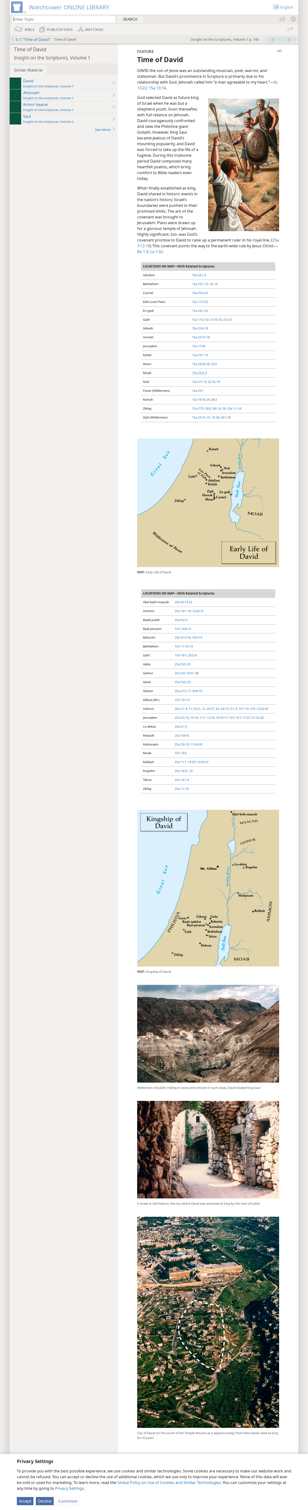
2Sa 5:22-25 (183, 664)
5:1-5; (234, 708)
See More (103, 129)
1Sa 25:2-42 (200, 293)
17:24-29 (196, 744)
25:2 (213, 364)
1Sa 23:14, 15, (201, 417)
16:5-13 (196, 637)
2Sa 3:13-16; (183, 637)
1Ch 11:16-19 (184, 646)
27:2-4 (226, 319)
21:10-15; (215, 319)
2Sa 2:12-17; (183, 691)
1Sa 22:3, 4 (199, 373)
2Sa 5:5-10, (182, 717)
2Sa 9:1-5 (181, 726)
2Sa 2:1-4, (181, 708)
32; (217, 708)
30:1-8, (217, 408)
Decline (44, 1501)
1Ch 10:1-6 (182, 700)
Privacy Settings (69, 1488)
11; (190, 708)
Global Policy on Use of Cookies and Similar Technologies (169, 1482)
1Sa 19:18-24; (201, 399)
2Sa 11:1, (181, 762)
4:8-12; (225, 708)
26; (224, 408)
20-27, (210, 708)
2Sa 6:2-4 (181, 620)
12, (203, 708)
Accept (25, 1501)
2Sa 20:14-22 (183, 602)
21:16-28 (257, 717)
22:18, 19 (213, 381)
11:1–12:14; (207, 717)
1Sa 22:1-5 (199, 275)
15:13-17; (221, 717)
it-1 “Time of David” (33, 39)
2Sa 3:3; (180, 673)
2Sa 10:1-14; (183, 611)
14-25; (191, 762)
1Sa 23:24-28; (201, 364)
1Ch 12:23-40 (258, 708)
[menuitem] (293, 19)
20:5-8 (192, 655)
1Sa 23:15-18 (201, 337)
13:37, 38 (191, 673)
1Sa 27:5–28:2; (202, 408)
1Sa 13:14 (157, 88)
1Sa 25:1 (198, 390)
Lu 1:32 (156, 251)
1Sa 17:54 (198, 346)
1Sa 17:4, (198, 319)
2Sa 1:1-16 (233, 408)
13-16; (194, 717)
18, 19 (213, 284)
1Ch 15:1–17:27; (239, 717)
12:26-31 (197, 611)
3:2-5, (197, 708)
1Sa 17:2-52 (200, 302)
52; (206, 319)
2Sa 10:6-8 (182, 735)
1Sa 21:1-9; (199, 381)
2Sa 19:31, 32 (184, 771)
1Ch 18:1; (181, 655)
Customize (67, 1501)
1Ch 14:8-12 (183, 629)
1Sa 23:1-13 (200, 355)
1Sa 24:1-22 (200, 310)
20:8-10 (196, 691)
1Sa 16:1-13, (200, 284)
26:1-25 (225, 417)
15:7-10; (243, 708)
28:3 (213, 399)
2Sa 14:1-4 (182, 780)
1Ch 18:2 (181, 753)
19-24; (215, 417)
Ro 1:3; (143, 251)
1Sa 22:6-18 (200, 328)
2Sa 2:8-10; (182, 744)
